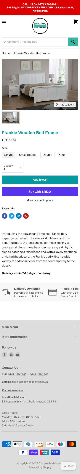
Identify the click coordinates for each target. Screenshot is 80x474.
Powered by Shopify (40, 467)
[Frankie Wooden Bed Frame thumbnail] (11, 118)
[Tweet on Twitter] (12, 216)
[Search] (73, 42)
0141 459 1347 (17, 374)
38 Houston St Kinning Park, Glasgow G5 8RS (29, 401)
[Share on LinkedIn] (19, 216)
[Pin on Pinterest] (26, 216)
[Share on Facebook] (4, 216)
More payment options (40, 200)
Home (6, 53)
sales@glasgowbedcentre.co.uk (29, 381)
